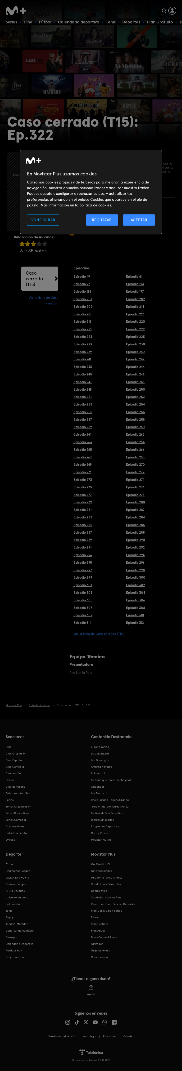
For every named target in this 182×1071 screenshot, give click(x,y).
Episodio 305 (82, 600)
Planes (95, 917)
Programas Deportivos (105, 826)
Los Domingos (100, 760)
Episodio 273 (82, 480)
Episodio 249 (82, 389)
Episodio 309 (82, 615)
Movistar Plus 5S (101, 839)
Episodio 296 (135, 562)
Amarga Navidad (101, 766)
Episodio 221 (82, 329)
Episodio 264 (135, 442)
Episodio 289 (82, 540)
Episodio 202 (135, 299)
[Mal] (27, 243)
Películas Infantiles (18, 793)
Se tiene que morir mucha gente (111, 780)
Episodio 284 (135, 517)
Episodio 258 (135, 419)
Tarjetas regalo (100, 950)
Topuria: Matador (17, 924)
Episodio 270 (135, 464)
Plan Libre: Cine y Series (106, 910)
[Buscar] (164, 11)
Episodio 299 (82, 577)
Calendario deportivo (78, 21)
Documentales (15, 826)
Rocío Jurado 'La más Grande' (110, 800)
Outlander (97, 786)
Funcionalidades (101, 871)
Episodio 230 (135, 344)
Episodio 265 (82, 449)
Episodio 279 (82, 502)
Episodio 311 (82, 623)
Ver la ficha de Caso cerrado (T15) (98, 634)
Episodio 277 (82, 495)
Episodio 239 (82, 352)
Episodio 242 (135, 359)
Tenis (111, 21)
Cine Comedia (15, 766)
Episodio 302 (135, 585)
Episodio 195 (82, 291)
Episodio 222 (135, 329)
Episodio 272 (135, 472)
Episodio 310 (135, 615)
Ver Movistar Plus (102, 864)
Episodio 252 (135, 397)
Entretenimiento (16, 833)
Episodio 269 (82, 464)
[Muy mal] (22, 243)
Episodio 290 (135, 540)
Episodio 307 (82, 608)
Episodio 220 (135, 321)
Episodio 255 (82, 412)
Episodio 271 (82, 472)
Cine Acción (13, 773)
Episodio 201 (82, 299)
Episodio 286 (135, 525)
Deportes (131, 21)
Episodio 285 (82, 525)
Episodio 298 (135, 570)
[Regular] (33, 243)
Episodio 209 (82, 306)
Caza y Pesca (99, 833)
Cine (28, 21)
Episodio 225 (135, 337)
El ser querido (100, 747)
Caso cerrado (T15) (34, 278)
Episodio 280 (135, 502)
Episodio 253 (82, 404)
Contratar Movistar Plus (106, 897)
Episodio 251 (82, 397)
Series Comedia (16, 819)
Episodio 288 (135, 532)
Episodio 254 (135, 404)
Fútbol (45, 21)
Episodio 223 (82, 337)
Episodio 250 (135, 389)
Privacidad (110, 1036)
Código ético (99, 890)
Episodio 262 (135, 434)
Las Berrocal (99, 793)
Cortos (10, 780)
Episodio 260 (135, 427)
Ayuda (91, 994)
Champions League (18, 871)
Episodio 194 (135, 284)
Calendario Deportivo (19, 944)
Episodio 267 (82, 457)
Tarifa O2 (97, 944)
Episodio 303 (82, 592)
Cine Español (14, 760)
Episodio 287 (82, 532)
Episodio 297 (82, 570)
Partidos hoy (14, 950)
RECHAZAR (102, 220)
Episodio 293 (82, 555)
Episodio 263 (82, 442)
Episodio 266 (135, 449)
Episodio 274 (135, 480)
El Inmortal (98, 773)
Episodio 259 (82, 427)
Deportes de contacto (20, 930)
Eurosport (12, 937)
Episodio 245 (82, 374)
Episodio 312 (135, 623)
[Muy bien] (44, 243)
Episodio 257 (82, 419)
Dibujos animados (102, 819)
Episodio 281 (82, 510)
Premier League (16, 884)
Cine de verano (15, 786)
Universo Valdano (17, 897)
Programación (15, 957)
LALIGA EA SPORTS (17, 877)
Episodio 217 (135, 314)
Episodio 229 (82, 344)
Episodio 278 (135, 495)
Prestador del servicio (62, 1036)
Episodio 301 (82, 585)
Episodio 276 (135, 487)
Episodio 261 (82, 434)
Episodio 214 (135, 306)
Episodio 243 (82, 367)
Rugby (9, 917)
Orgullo (10, 839)
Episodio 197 (135, 291)
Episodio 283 (82, 517)
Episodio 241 (82, 359)
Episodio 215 (82, 314)
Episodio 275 (82, 487)
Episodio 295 (82, 562)
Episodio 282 (135, 510)
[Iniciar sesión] (172, 10)
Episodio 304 (135, 592)
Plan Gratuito (160, 21)
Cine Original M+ (16, 753)
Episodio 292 (135, 547)
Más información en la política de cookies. (76, 205)
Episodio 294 (135, 555)
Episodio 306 (135, 600)
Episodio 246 (135, 374)
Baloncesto (13, 904)
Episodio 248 (135, 382)
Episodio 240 (135, 352)
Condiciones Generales (106, 884)
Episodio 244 (135, 367)
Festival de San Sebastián (107, 813)
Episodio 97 (81, 284)
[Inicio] (17, 10)
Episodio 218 (82, 321)
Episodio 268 (135, 457)
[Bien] (39, 243)
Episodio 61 (134, 276)
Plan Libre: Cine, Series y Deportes (113, 904)
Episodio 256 (135, 412)
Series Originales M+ (19, 806)
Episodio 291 (82, 547)
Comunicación (100, 957)
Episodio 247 (82, 382)
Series (11, 21)
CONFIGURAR (43, 220)
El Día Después (15, 890)
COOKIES (128, 1036)
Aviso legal (89, 1036)
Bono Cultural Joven (104, 937)
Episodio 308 (135, 608)
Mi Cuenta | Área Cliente (106, 877)
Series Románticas (17, 813)
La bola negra (100, 753)
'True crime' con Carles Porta (109, 806)
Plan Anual (98, 930)
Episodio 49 (81, 276)
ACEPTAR (139, 220)
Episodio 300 (135, 577)
